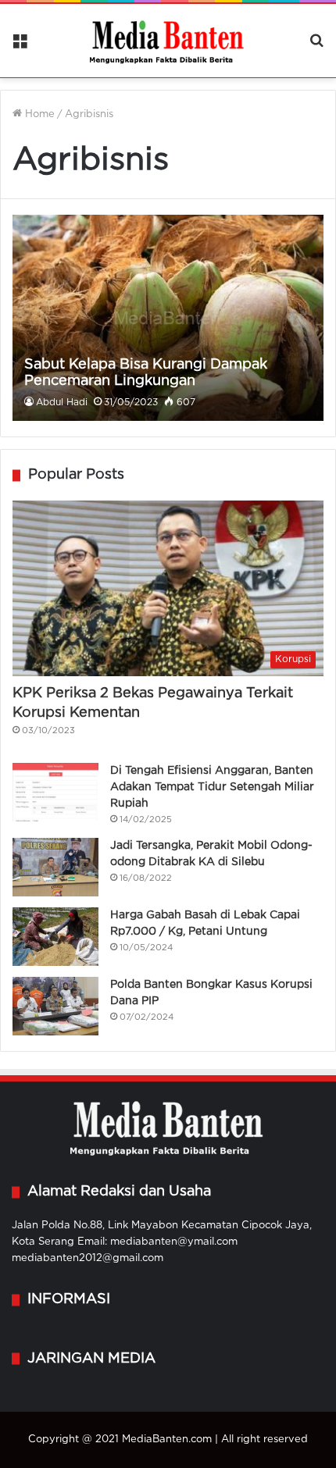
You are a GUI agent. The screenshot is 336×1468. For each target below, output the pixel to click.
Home (38, 114)
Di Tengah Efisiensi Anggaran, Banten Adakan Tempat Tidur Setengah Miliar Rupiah (212, 787)
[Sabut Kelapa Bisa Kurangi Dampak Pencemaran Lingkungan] (168, 318)
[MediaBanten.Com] (168, 40)
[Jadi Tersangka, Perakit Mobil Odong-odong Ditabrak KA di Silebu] (55, 867)
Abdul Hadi (62, 402)
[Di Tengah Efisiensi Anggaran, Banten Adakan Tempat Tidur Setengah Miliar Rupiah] (55, 792)
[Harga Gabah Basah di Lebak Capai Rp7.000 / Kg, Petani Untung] (55, 936)
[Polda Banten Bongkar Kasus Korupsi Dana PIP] (55, 1006)
